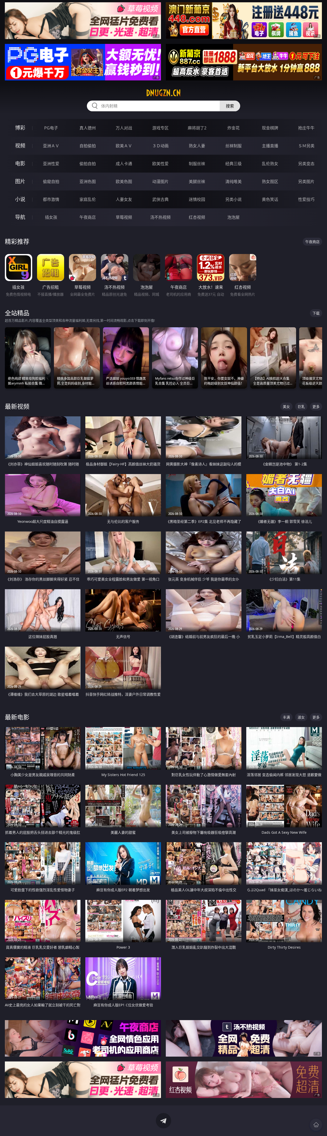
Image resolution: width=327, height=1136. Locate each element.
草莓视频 (124, 217)
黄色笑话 (270, 199)
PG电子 (51, 128)
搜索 (230, 106)
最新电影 (17, 717)
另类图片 (306, 181)
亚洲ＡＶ (51, 146)
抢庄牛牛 (306, 128)
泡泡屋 (233, 217)
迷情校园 (197, 199)
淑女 (301, 717)
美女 (286, 406)
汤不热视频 (160, 217)
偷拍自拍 (87, 163)
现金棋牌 (270, 128)
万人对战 (124, 128)
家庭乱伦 (87, 199)
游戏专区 (160, 128)
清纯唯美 (233, 181)
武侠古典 (160, 199)
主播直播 (270, 146)
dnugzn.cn (163, 93)
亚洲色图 (87, 181)
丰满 (286, 717)
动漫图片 (160, 181)
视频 (20, 145)
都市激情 (51, 199)
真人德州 (87, 128)
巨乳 (301, 406)
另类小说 (233, 199)
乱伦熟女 (270, 163)
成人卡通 (124, 163)
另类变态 (306, 163)
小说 (20, 199)
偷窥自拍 (51, 181)
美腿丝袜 (197, 181)
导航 (20, 217)
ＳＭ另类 (306, 146)
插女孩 (51, 217)
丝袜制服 (233, 146)
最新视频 (17, 406)
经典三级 (233, 163)
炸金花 (233, 128)
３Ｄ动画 (160, 146)
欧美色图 (124, 181)
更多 (316, 406)
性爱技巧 (306, 199)
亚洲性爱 (51, 163)
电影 (20, 163)
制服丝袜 (197, 163)
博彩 (20, 127)
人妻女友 (124, 199)
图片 (20, 181)
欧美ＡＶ (124, 146)
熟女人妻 (197, 146)
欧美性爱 (160, 163)
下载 (316, 313)
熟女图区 (270, 181)
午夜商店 (87, 217)
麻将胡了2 (197, 128)
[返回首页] (316, 1125)
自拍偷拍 (87, 146)
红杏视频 (197, 217)
